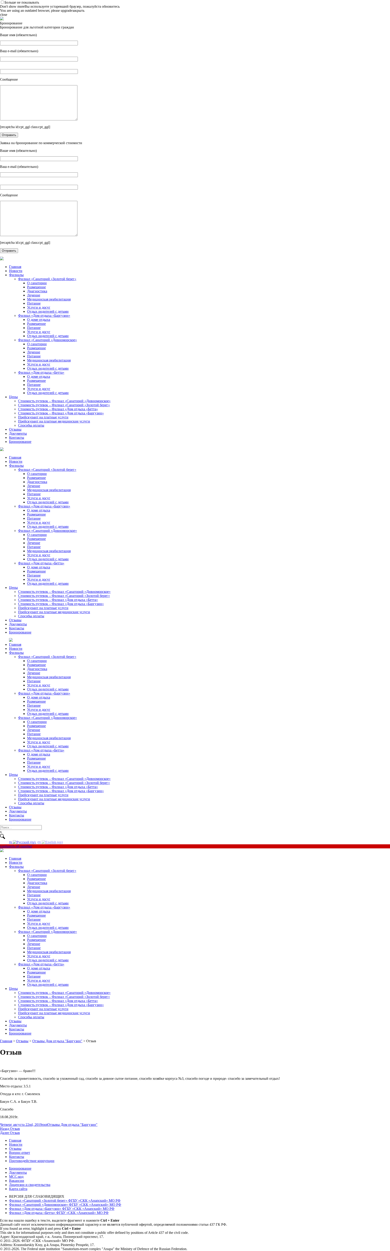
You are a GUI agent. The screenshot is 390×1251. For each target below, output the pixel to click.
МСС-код (16, 1176)
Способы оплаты (31, 425)
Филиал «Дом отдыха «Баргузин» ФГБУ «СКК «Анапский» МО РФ (61, 1209)
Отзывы (15, 429)
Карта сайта (18, 1189)
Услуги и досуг (38, 307)
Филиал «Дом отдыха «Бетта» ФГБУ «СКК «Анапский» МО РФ (59, 1213)
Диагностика (37, 291)
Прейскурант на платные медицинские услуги (54, 421)
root (44, 1125)
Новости (15, 271)
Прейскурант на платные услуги (43, 417)
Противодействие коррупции (31, 1161)
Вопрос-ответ (19, 1153)
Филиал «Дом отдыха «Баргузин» (44, 315)
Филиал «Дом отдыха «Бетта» (41, 372)
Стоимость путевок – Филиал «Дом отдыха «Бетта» (58, 409)
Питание (34, 303)
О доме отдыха (38, 320)
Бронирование (20, 442)
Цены (13, 397)
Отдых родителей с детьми (48, 311)
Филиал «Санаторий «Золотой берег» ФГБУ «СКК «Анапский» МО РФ (65, 1200)
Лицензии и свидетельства (29, 1185)
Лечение (33, 295)
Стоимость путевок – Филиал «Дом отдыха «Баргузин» (61, 413)
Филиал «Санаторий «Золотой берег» (47, 279)
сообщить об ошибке (16, 846)
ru (11, 842)
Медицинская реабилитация (49, 299)
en (39, 842)
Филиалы (16, 275)
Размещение (36, 287)
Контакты (16, 437)
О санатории (37, 283)
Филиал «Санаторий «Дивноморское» (47, 340)
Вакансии (16, 1181)
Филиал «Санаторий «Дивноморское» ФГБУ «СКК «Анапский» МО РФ (65, 1204)
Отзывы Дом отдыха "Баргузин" (72, 1125)
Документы (18, 433)
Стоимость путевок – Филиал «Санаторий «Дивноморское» (64, 401)
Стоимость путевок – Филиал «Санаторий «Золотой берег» (64, 405)
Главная (15, 267)
